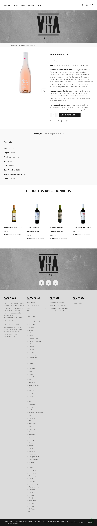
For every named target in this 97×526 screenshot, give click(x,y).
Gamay (31, 380)
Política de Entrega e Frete (58, 305)
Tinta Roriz (32, 476)
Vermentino (32, 501)
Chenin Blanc (33, 358)
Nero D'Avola (32, 424)
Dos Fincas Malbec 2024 (82, 227)
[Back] (5, 45)
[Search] (87, 5)
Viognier (31, 503)
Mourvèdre (32, 418)
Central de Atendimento (57, 311)
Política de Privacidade (57, 303)
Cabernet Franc (33, 338)
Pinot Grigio (32, 432)
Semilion (31, 462)
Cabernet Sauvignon (35, 341)
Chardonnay (32, 355)
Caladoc (31, 344)
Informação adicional (54, 133)
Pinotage (31, 440)
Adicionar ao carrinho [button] (13, 235)
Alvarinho (32, 325)
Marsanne (32, 404)
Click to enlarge (44, 91)
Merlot (31, 407)
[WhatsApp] (55, 283)
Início (12, 45)
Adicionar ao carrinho (70, 115)
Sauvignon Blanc (34, 457)
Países (15, 5)
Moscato (31, 415)
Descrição (37, 133)
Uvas (23, 5)
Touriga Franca (33, 484)
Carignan (31, 347)
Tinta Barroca (33, 473)
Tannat (31, 468)
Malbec (31, 399)
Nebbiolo (31, 421)
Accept (81, 522)
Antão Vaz (32, 327)
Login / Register (82, 5)
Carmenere (32, 349)
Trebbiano (32, 492)
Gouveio (31, 391)
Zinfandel (32, 509)
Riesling (31, 448)
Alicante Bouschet (34, 322)
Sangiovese (32, 454)
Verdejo (31, 498)
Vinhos (7, 5)
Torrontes (32, 481)
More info (90, 522)
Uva (16, 45)
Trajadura (32, 490)
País (28, 314)
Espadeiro (32, 374)
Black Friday (31, 303)
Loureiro (31, 396)
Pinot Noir (32, 437)
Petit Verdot (32, 429)
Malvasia (31, 402)
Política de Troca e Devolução (59, 308)
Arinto (31, 336)
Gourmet (31, 5)
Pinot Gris (32, 435)
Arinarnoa (32, 333)
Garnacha (32, 382)
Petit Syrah (32, 426)
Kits (40, 5)
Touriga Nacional (34, 487)
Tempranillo (32, 470)
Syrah (30, 465)
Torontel (31, 479)
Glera (30, 388)
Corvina (31, 366)
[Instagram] (48, 283)
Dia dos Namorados (33, 305)
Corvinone (32, 369)
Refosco (31, 446)
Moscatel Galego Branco (36, 413)
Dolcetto (31, 371)
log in (81, 303)
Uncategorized (31, 316)
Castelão (21, 45)
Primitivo (32, 443)
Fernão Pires (32, 377)
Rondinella (32, 451)
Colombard (32, 363)
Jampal (31, 393)
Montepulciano (33, 410)
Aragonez (31, 330)
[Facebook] (41, 283)
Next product (91, 45)
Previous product (87, 45)
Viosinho (31, 506)
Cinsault (31, 360)
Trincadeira (32, 495)
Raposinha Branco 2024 (13, 227)
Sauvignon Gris (33, 459)
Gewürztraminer (34, 385)
